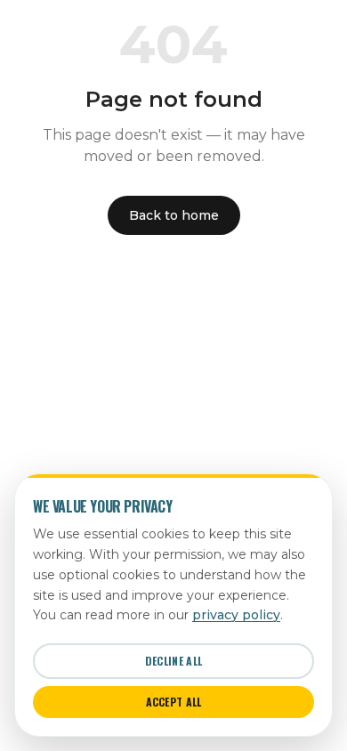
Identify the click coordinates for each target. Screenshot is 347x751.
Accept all (174, 701)
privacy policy (236, 615)
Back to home (174, 215)
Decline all (173, 660)
